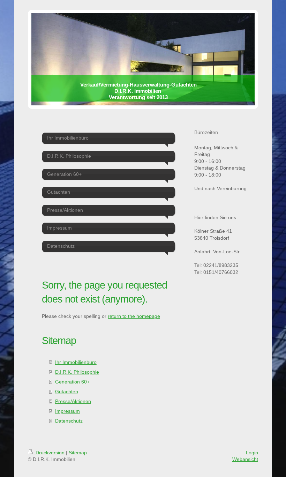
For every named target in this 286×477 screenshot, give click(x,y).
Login (252, 452)
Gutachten (66, 391)
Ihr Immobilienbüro (76, 362)
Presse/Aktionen (73, 401)
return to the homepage (134, 316)
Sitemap (78, 452)
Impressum (67, 411)
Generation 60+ (72, 382)
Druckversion (50, 452)
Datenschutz (69, 421)
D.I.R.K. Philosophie (77, 372)
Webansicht (245, 459)
